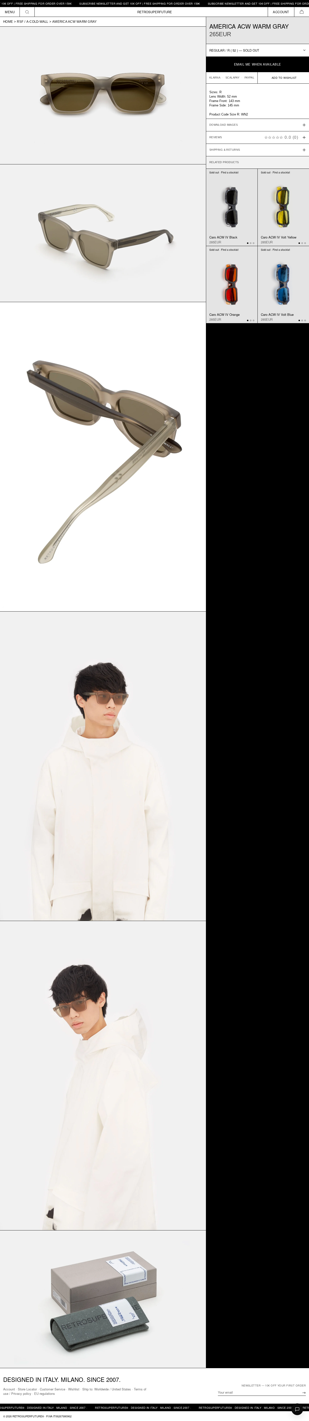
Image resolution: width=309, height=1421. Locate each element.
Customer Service (52, 1389)
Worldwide (101, 1389)
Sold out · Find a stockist (223, 172)
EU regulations (44, 1393)
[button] (301, 12)
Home (8, 21)
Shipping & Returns (224, 149)
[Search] (27, 12)
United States (121, 1389)
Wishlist (73, 1389)
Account (9, 1389)
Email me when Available (257, 64)
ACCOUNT (281, 12)
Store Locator (27, 1389)
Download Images (223, 125)
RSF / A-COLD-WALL (32, 21)
